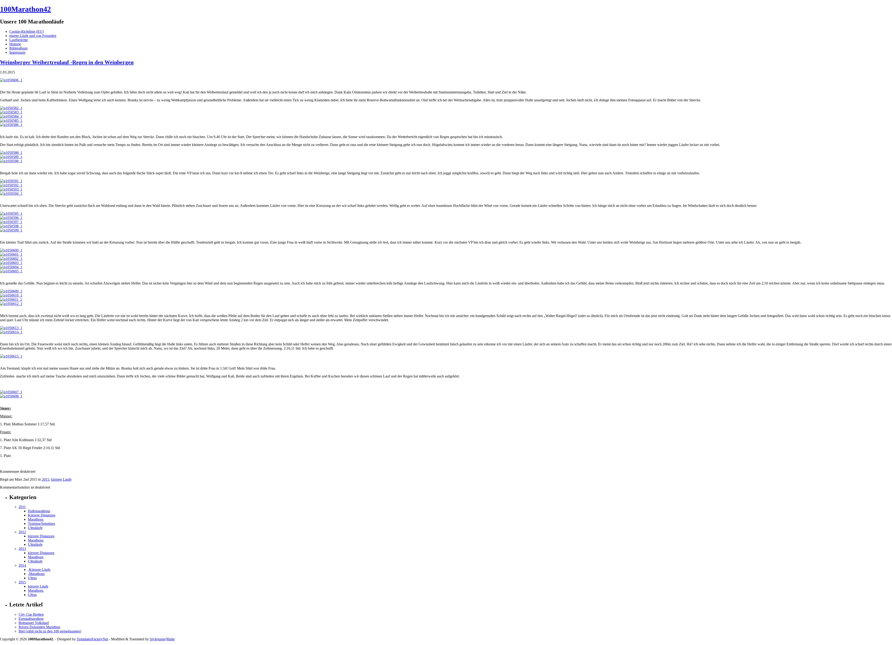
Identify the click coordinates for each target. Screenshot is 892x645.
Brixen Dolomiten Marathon (39, 627)
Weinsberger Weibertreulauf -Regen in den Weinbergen (67, 62)
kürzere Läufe (61, 479)
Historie (15, 44)
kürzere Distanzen (41, 536)
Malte (170, 639)
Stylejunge (157, 639)
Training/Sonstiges (41, 524)
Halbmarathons (39, 511)
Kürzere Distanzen (41, 515)
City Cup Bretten (31, 614)
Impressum (17, 52)
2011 (22, 507)
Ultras (32, 578)
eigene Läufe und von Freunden (32, 36)
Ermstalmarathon (31, 619)
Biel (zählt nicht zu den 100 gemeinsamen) (50, 631)
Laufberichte (18, 40)
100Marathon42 (25, 9)
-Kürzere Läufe (39, 570)
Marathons (35, 519)
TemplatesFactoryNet (92, 639)
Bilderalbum (18, 48)
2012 (22, 532)
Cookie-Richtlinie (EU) (26, 31)
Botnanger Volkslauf (34, 623)
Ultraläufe (35, 528)
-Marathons (36, 574)
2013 (22, 549)
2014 (22, 565)
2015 (45, 479)
